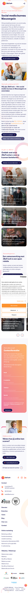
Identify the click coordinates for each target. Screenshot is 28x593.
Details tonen (20, 301)
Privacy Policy (6, 404)
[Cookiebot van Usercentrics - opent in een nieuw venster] (20, 277)
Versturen (8, 410)
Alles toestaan (14, 305)
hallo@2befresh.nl (17, 123)
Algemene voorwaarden (15, 404)
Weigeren (14, 315)
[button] (18, 335)
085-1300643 (18, 121)
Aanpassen (13, 310)
